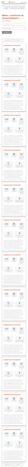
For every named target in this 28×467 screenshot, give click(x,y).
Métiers (6, 8)
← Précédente (7, 40)
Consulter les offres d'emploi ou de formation (15, 6)
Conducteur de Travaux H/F (11, 45)
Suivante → (18, 40)
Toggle (3, 2)
